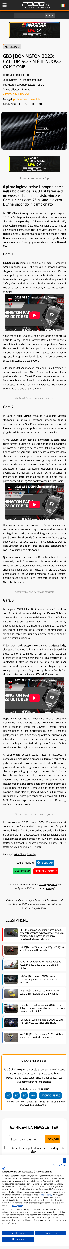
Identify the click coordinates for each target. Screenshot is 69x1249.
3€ (16, 1095)
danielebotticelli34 (32, 79)
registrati (52, 884)
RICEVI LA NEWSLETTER (36, 1127)
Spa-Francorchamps (36, 424)
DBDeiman (11, 79)
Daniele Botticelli (17, 74)
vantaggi (50, 888)
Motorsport (12, 46)
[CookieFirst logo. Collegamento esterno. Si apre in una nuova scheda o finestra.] (3, 1168)
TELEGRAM (46, 862)
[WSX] (34, 171)
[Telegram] (40, 104)
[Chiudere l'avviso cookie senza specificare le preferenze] (64, 1160)
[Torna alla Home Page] (35, 8)
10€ (33, 1095)
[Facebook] (19, 104)
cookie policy (46, 1194)
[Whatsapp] (26, 104)
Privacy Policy (59, 1165)
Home (23, 178)
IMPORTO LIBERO (50, 1095)
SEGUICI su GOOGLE (46, 871)
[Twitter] (33, 104)
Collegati (8, 99)
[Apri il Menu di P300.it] (4, 5)
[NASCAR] (34, 37)
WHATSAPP (23, 871)
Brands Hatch (49, 271)
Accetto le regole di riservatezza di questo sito (38, 1149)
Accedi (42, 884)
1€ (8, 1095)
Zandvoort (33, 360)
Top (47, 178)
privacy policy (17, 1205)
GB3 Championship (25, 854)
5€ (24, 1095)
